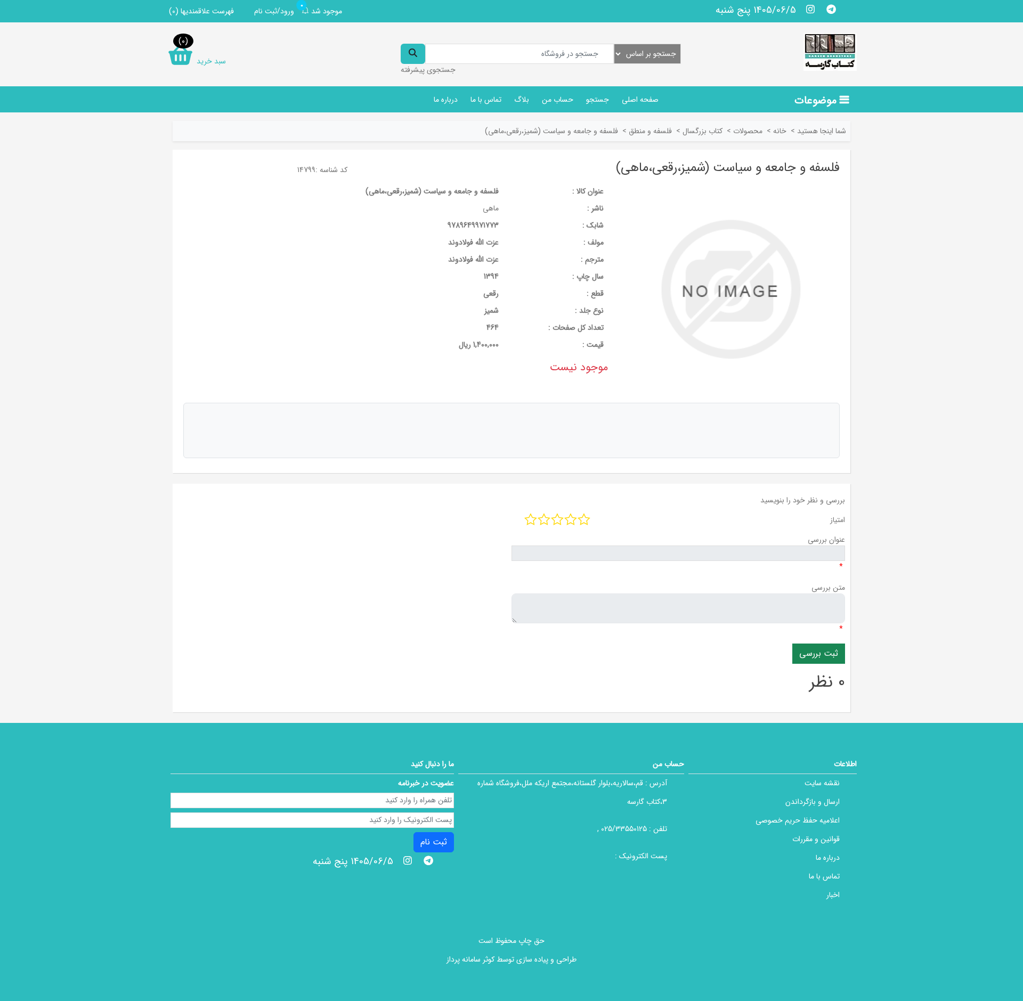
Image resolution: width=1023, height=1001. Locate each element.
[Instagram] (811, 9)
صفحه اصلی (640, 99)
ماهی (491, 208)
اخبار (833, 895)
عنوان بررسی (826, 540)
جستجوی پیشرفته (428, 70)
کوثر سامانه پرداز (470, 959)
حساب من (557, 99)
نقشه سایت (822, 783)
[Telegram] (831, 9)
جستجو (597, 99)
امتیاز (837, 520)
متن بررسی (828, 587)
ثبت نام (433, 842)
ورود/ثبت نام (274, 11)
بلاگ (521, 99)
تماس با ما (485, 99)
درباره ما (446, 99)
